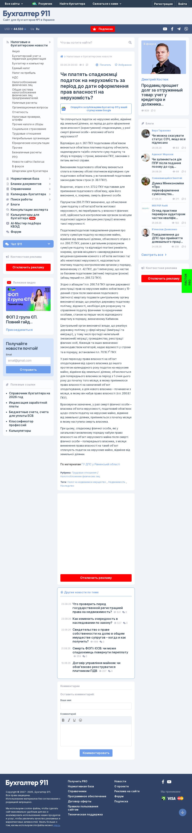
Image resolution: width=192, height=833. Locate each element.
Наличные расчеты (24, 102)
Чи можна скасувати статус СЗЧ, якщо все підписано (169, 139)
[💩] (81, 720)
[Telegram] (179, 29)
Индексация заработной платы (28, 404)
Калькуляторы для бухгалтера (25, 216)
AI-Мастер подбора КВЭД (26, 225)
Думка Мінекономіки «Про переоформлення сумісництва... (168, 189)
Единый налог (21, 68)
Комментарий (68, 714)
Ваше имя (65, 700)
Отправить (28, 369)
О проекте (121, 786)
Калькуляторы (20, 431)
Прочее (17, 147)
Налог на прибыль (24, 72)
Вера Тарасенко (161, 130)
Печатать (105, 64)
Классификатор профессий (21, 423)
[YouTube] (169, 782)
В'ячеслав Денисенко (164, 229)
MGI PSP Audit (160, 205)
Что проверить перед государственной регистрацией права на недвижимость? (98, 608)
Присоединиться (19, 330)
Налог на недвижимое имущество (87, 482)
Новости (120, 781)
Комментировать (96, 753)
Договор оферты (79, 801)
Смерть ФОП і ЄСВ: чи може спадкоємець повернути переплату (100, 650)
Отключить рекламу (28, 267)
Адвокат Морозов (162, 154)
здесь (56, 825)
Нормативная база (25, 178)
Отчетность (20, 112)
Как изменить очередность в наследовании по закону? (95, 621)
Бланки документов (26, 184)
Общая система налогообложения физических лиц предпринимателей (25, 94)
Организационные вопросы (30, 107)
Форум (16, 232)
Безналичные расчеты (26, 152)
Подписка (105, 29)
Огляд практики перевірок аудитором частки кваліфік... (168, 214)
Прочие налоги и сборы (27, 124)
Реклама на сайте (127, 791)
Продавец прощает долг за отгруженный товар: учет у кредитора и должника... (162, 95)
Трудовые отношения (26, 133)
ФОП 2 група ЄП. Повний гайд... (22, 319)
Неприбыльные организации (30, 138)
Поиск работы (21, 199)
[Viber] (186, 29)
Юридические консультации (30, 142)
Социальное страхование (29, 128)
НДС (15, 77)
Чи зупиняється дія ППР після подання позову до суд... (167, 163)
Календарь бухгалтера (28, 194)
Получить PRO (77, 781)
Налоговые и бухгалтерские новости (29, 43)
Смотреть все (152, 255)
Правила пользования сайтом (83, 808)
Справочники (21, 189)
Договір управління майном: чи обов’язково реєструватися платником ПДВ (96, 667)
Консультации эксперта (29, 209)
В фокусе (18, 166)
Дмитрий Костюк (154, 79)
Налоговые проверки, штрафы (26, 118)
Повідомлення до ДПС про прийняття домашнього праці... (167, 238)
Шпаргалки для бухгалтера (30, 171)
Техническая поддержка (85, 814)
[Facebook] (172, 29)
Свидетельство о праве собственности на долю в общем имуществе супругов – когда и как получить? (99, 635)
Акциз (16, 51)
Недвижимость (116, 482)
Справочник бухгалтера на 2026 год (29, 395)
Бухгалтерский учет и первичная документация (29, 57)
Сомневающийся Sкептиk (167, 178)
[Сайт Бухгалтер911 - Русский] (27, 783)
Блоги (15, 204)
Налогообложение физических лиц (24, 83)
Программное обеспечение (87, 796)
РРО (15, 157)
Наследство (67, 485)
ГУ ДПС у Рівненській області (90, 464)
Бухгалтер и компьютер (28, 63)
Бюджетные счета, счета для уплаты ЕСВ (29, 414)
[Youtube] (165, 29)
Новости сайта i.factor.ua (28, 161)
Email (9, 354)
